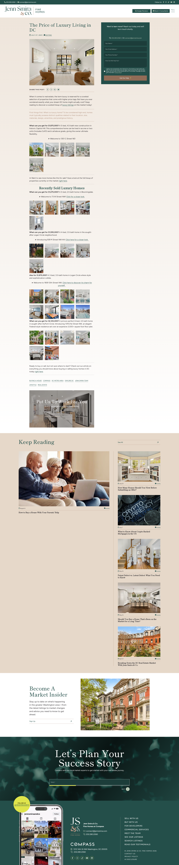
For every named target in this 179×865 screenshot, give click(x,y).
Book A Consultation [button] (161, 11)
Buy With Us (131, 822)
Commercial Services (137, 829)
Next (123, 789)
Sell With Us (131, 818)
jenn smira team (81, 381)
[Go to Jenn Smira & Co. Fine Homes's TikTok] (168, 2)
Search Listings (134, 841)
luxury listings (68, 105)
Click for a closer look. (75, 197)
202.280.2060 (10, 2)
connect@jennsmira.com (27, 2)
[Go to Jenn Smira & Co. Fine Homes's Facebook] (163, 2)
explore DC (69, 381)
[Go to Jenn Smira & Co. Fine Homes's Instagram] (166, 2)
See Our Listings (134, 837)
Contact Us (130, 854)
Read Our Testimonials (137, 844)
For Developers (133, 826)
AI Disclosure (131, 859)
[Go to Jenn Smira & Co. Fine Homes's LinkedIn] (174, 2)
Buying (48, 35)
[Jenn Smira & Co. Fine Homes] (25, 11)
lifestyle (32, 385)
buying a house (35, 381)
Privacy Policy (118, 72)
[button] (173, 10)
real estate (42, 385)
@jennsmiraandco (22, 805)
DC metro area (57, 381)
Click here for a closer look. (77, 240)
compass (46, 381)
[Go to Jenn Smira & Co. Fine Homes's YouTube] (171, 2)
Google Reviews (142, 11)
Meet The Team (133, 833)
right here (63, 181)
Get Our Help (124, 78)
